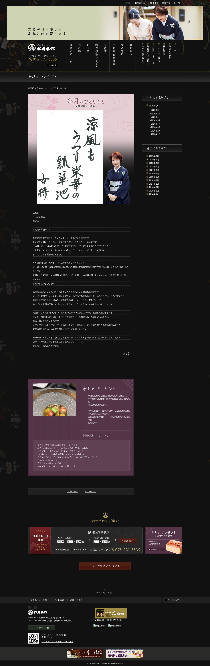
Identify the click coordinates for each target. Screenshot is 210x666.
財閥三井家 (78, 267)
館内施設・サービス (96, 56)
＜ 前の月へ (72, 491)
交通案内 (122, 56)
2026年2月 (155, 131)
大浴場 (105, 56)
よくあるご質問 (158, 56)
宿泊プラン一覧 (71, 56)
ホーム (175, 56)
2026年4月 (155, 124)
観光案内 (131, 56)
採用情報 (164, 56)
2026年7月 (155, 113)
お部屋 (88, 56)
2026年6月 (155, 117)
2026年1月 (155, 134)
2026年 (152, 105)
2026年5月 (155, 120)
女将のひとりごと (153, 56)
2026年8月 (155, 110)
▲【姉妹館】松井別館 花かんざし (108, 620)
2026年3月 (155, 127)
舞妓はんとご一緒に (148, 56)
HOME (31, 88)
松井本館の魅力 (142, 56)
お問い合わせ (169, 56)
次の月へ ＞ (90, 491)
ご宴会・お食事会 (113, 56)
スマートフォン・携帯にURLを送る (57, 641)
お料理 (79, 56)
